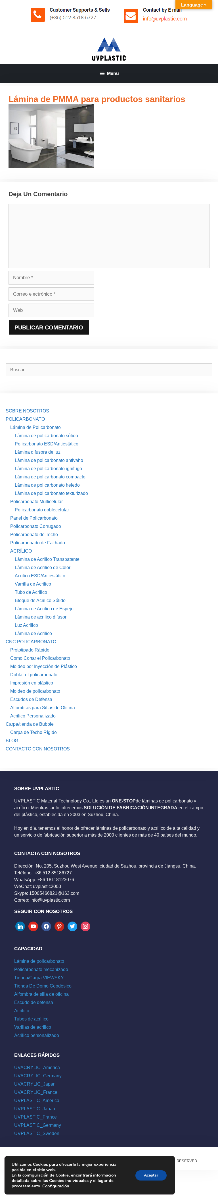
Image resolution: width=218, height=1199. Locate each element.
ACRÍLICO (21, 551)
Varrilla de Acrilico (33, 584)
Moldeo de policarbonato (35, 691)
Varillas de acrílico (32, 1027)
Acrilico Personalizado (33, 715)
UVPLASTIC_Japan (34, 1108)
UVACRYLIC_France (35, 1092)
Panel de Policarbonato (34, 518)
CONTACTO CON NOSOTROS (38, 748)
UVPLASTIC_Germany (37, 1125)
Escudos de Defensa (31, 699)
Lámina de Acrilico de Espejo (44, 608)
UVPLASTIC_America (36, 1100)
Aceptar (151, 1175)
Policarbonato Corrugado (35, 526)
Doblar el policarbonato (33, 674)
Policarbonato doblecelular (42, 509)
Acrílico (21, 1010)
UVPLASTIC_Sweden (36, 1133)
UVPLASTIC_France (35, 1117)
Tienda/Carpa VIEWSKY (39, 977)
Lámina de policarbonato (39, 961)
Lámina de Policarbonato (35, 427)
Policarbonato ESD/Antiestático (46, 443)
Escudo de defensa (33, 1002)
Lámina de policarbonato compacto (50, 476)
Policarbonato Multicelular (36, 501)
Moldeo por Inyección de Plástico (43, 666)
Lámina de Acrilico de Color (42, 567)
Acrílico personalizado (36, 1035)
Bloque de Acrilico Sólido (40, 600)
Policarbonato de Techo (34, 534)
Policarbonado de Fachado (37, 542)
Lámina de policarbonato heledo (47, 485)
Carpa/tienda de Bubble (30, 724)
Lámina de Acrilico (33, 633)
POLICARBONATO (25, 419)
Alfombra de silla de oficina (41, 994)
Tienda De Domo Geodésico (43, 986)
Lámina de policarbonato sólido (46, 435)
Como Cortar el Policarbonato (40, 658)
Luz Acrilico (26, 625)
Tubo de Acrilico (31, 592)
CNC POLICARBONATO (31, 641)
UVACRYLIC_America (37, 1067)
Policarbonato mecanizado (41, 969)
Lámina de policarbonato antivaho (49, 460)
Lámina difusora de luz (37, 452)
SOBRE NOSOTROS (27, 410)
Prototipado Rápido (29, 650)
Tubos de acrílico (31, 1019)
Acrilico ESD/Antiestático (40, 575)
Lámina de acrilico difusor (40, 617)
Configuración (55, 1185)
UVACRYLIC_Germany (38, 1075)
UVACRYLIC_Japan (35, 1084)
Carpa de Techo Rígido (33, 732)
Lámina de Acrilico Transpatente (47, 559)
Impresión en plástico (31, 683)
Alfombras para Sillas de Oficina (42, 707)
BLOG (12, 740)
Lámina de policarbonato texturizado (51, 493)
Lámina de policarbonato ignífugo (48, 468)
